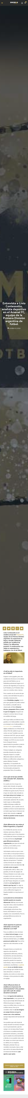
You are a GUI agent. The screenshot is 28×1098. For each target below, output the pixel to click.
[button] (2, 3)
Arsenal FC (20, 634)
